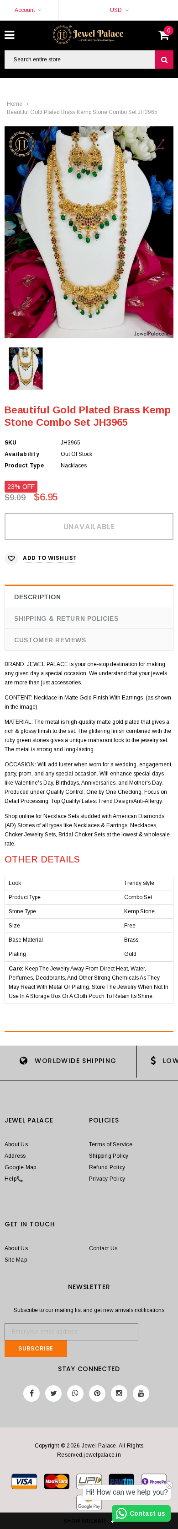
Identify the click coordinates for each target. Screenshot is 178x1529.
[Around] (89, 1504)
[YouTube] (141, 1393)
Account (25, 10)
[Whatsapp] (75, 1393)
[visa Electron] (57, 1483)
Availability (22, 454)
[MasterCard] (90, 1483)
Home (14, 104)
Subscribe (35, 1348)
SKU (11, 442)
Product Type (24, 465)
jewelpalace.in (102, 1455)
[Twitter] (53, 1393)
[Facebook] (31, 1393)
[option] (89, 232)
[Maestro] (122, 1483)
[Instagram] (119, 1393)
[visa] (25, 1483)
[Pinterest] (97, 1393)
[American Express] (154, 1483)
